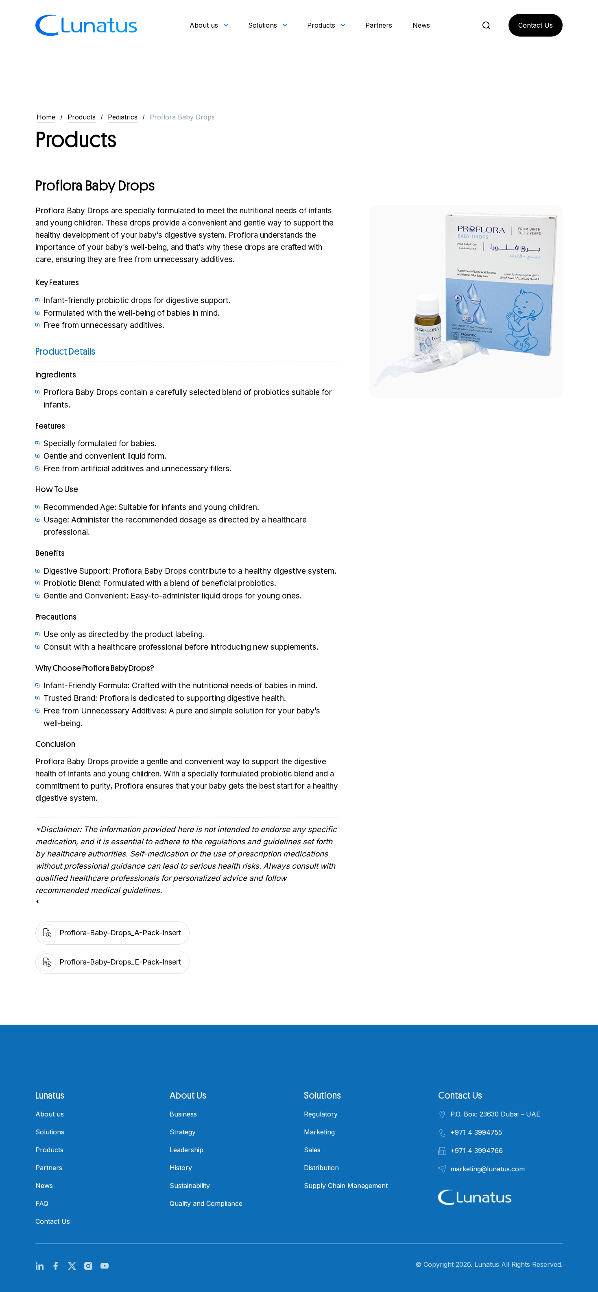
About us (204, 25)
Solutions (262, 25)
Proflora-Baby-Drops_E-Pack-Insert (120, 962)
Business (183, 1114)
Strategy (183, 1132)
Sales (312, 1150)
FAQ (41, 1203)
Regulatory (321, 1114)
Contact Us (535, 25)
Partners (378, 25)
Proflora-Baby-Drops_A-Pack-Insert (120, 932)
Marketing (319, 1132)
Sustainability (190, 1185)
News (421, 25)
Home (46, 117)
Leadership (186, 1150)
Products (321, 25)
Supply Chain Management (346, 1185)
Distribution (321, 1168)
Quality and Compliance (206, 1203)
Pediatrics (122, 117)
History (181, 1168)
